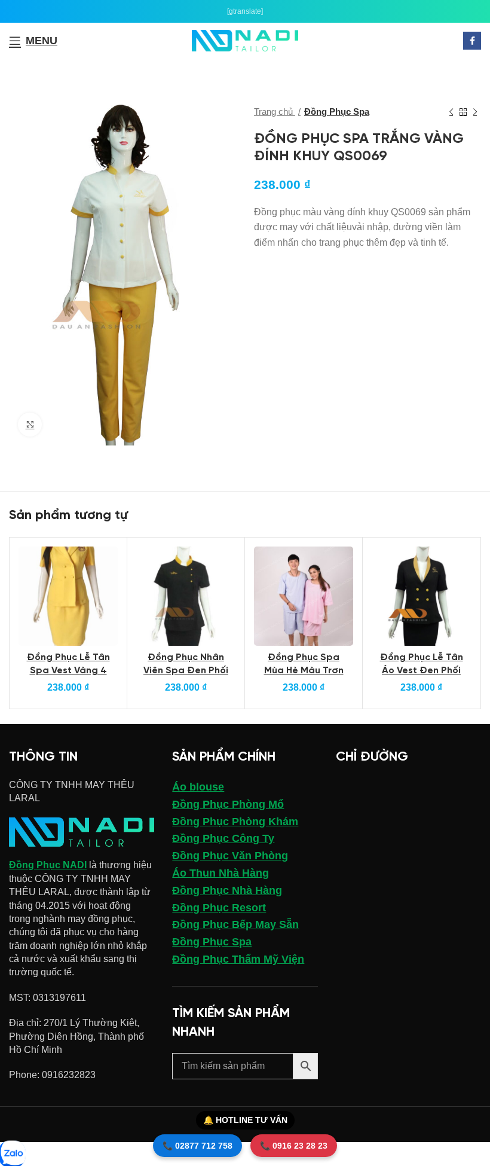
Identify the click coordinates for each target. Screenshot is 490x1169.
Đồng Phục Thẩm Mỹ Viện (238, 959)
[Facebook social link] (472, 41)
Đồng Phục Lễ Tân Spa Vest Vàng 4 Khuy (68, 670)
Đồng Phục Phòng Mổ (228, 804)
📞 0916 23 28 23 (293, 1145)
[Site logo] (245, 40)
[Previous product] (451, 112)
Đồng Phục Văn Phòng (230, 856)
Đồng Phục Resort (219, 908)
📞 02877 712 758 (197, 1145)
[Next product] (475, 112)
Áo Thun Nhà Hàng (220, 873)
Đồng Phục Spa (336, 111)
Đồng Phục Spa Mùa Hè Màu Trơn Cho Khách (304, 670)
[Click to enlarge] (30, 425)
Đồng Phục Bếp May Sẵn (235, 924)
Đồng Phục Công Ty (223, 838)
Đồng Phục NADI (48, 865)
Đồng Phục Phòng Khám (235, 822)
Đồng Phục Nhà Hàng (227, 890)
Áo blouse (198, 787)
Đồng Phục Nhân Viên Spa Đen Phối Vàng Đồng (185, 670)
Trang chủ (274, 111)
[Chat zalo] (12, 1154)
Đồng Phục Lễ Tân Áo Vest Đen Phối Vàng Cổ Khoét (421, 670)
